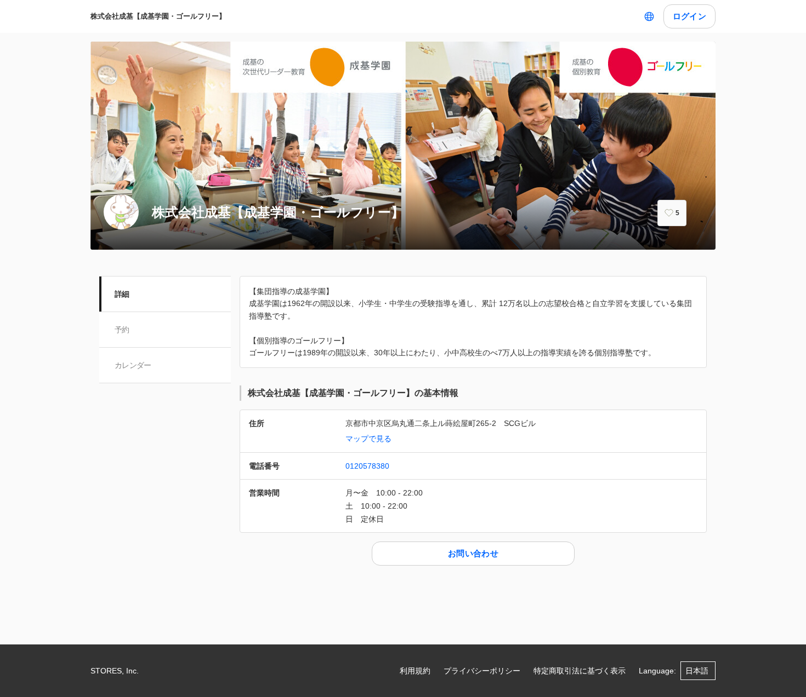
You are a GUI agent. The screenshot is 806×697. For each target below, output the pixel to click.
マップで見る (368, 438)
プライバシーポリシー (482, 670)
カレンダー (133, 365)
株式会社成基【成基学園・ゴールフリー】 (158, 16)
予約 (122, 329)
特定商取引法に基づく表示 (579, 670)
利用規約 (415, 670)
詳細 (122, 294)
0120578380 (367, 466)
